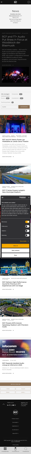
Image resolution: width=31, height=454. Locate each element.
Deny (15, 255)
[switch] (27, 226)
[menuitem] (15, 444)
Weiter (7, 392)
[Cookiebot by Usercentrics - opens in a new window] (19, 198)
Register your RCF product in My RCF (24, 404)
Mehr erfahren (6, 65)
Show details (23, 241)
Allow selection (15, 250)
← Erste (7, 388)
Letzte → (23, 392)
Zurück (23, 388)
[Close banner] (28, 197)
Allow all (15, 245)
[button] (15, 384)
